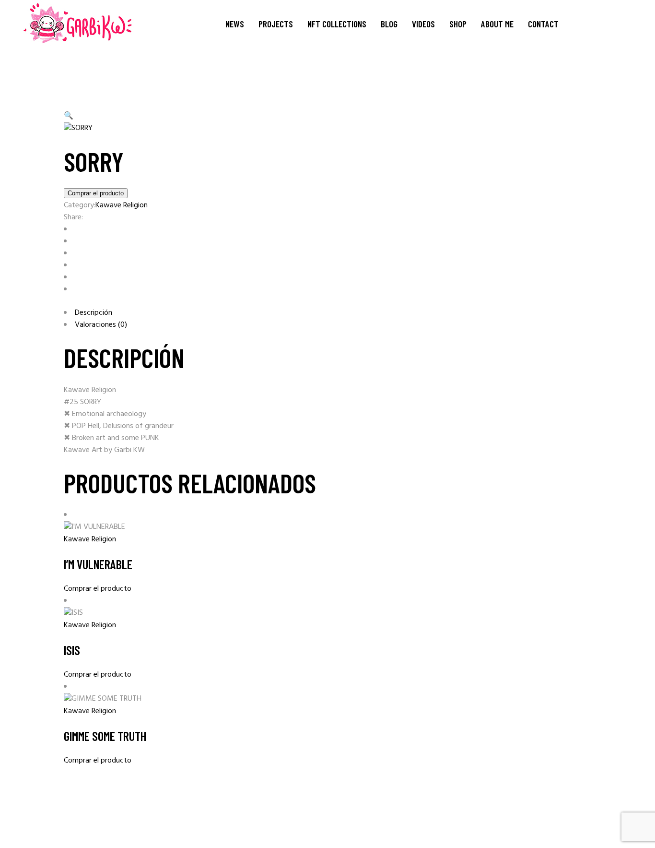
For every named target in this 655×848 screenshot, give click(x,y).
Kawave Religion (121, 205)
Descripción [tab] (93, 313)
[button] (68, 116)
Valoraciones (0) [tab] (101, 325)
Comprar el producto (96, 193)
